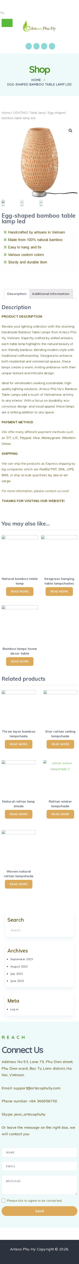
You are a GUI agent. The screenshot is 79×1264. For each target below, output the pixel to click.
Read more (20, 591)
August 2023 (19, 966)
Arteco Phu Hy (23, 1249)
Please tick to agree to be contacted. (34, 1200)
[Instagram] (36, 46)
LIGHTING (20, 113)
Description (16, 294)
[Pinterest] (52, 46)
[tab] (17, 294)
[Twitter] (44, 46)
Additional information (50, 294)
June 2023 (17, 981)
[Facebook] (29, 46)
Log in (14, 1009)
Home (6, 113)
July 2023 (16, 974)
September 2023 (21, 959)
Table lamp (37, 113)
